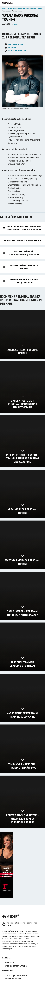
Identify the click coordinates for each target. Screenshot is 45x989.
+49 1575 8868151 (17, 50)
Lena (15, 24)
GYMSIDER (7, 3)
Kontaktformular (13, 979)
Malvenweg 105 (15, 44)
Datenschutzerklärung (16, 966)
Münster (12, 47)
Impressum (9, 963)
